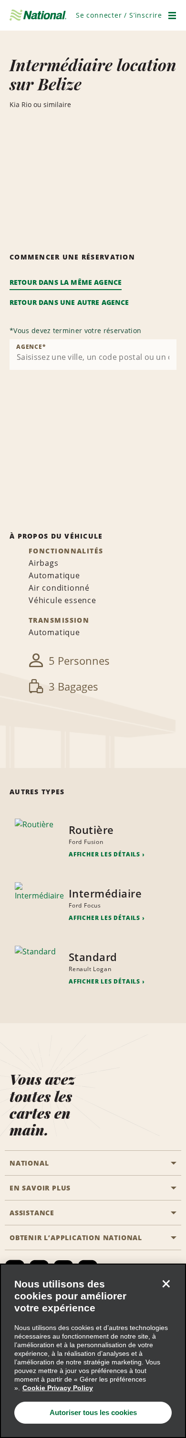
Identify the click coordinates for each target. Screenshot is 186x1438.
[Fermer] (166, 1283)
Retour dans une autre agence (69, 302)
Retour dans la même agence (66, 282)
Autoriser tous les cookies (93, 1412)
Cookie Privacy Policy (57, 1388)
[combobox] (93, 354)
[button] (119, 15)
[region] (93, 1351)
